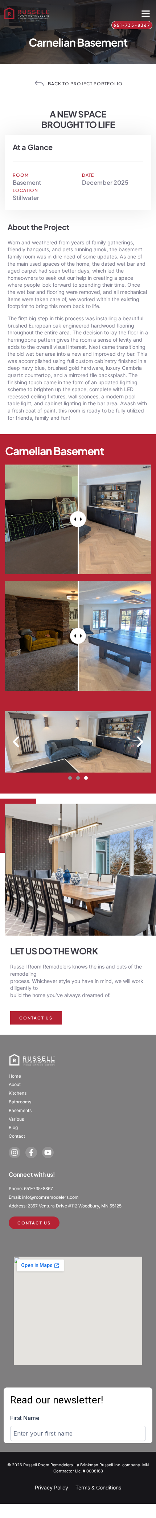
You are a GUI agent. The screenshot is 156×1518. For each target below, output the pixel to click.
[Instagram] (14, 1152)
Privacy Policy (51, 1487)
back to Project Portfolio (85, 83)
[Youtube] (48, 1152)
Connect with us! (32, 1174)
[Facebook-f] (31, 1152)
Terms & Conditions (98, 1487)
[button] (146, 14)
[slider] (78, 519)
